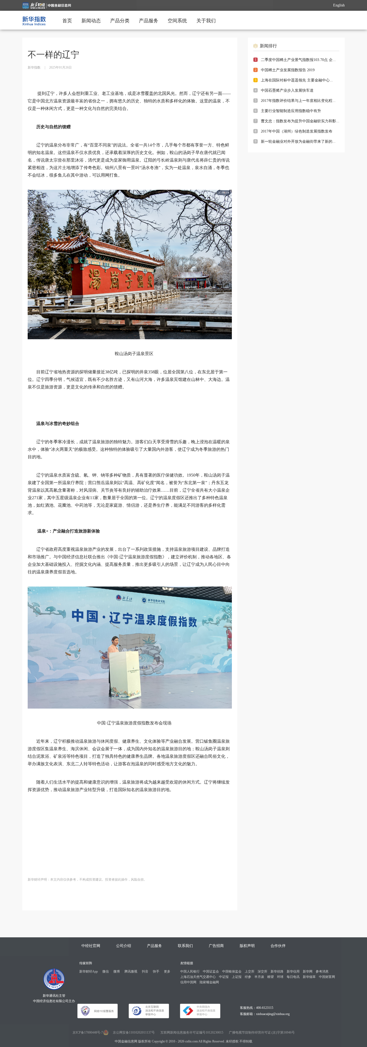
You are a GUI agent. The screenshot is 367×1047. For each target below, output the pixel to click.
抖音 (145, 971)
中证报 (224, 977)
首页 (67, 20)
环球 (280, 977)
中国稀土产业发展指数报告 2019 (288, 70)
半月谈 (259, 977)
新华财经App (88, 971)
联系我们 (185, 946)
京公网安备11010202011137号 (134, 1032)
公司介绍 (123, 946)
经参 (248, 977)
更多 (167, 971)
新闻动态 (91, 20)
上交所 (249, 971)
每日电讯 (293, 977)
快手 (156, 971)
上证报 (237, 977)
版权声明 (247, 946)
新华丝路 (277, 971)
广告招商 (216, 946)
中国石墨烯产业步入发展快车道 (287, 90)
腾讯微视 (130, 971)
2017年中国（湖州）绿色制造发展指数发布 (296, 131)
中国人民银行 (190, 971)
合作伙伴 (278, 946)
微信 (105, 971)
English (339, 5)
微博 (116, 971)
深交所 (262, 971)
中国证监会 (211, 971)
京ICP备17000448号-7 (88, 1032)
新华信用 (293, 971)
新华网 (307, 971)
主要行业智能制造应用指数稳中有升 (291, 111)
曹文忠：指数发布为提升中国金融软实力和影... (300, 121)
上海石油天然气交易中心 (198, 977)
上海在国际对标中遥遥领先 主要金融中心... (297, 80)
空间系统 (177, 20)
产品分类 (119, 20)
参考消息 (322, 971)
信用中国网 (188, 982)
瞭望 (270, 977)
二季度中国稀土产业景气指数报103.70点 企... (298, 60)
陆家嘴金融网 (209, 982)
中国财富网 (327, 977)
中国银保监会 (232, 971)
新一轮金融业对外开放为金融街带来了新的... (298, 142)
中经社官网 (90, 946)
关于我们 (206, 20)
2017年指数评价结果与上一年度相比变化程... (298, 101)
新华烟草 (309, 977)
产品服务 (148, 20)
